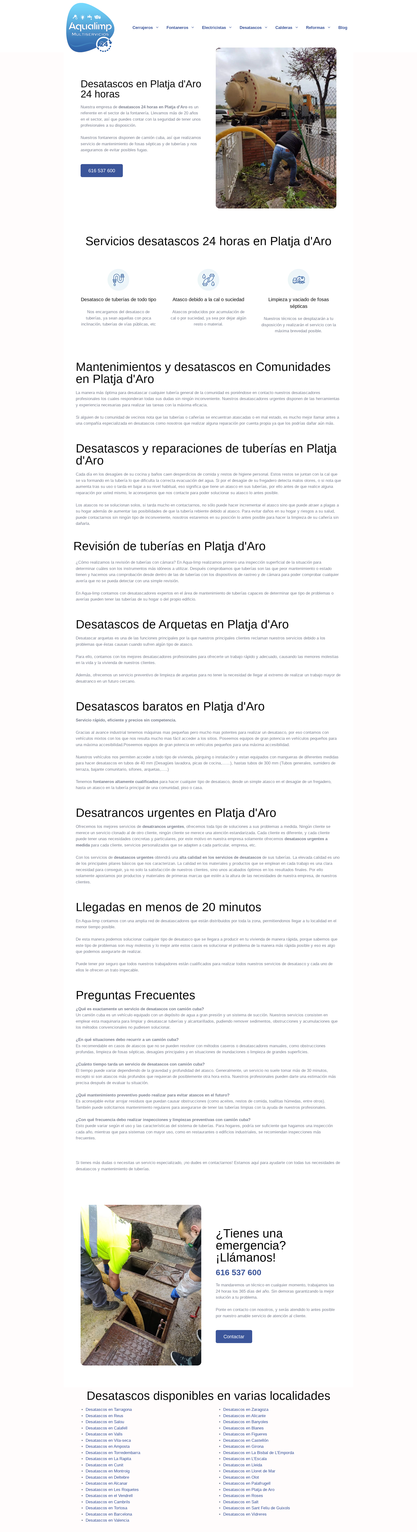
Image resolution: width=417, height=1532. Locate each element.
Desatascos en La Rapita (108, 1458)
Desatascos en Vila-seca (108, 1440)
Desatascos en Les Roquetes (112, 1489)
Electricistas (214, 27)
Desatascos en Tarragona (109, 1409)
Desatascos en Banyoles (245, 1422)
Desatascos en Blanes (243, 1428)
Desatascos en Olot (241, 1477)
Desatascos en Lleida (242, 1465)
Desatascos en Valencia (107, 1520)
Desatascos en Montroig (108, 1471)
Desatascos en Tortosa (106, 1508)
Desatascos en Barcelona (109, 1514)
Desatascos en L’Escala (245, 1458)
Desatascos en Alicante (244, 1416)
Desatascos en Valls (104, 1434)
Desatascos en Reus (104, 1416)
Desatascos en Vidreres (245, 1514)
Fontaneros (177, 27)
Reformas (315, 27)
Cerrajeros (142, 27)
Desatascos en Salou (105, 1422)
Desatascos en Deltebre (107, 1477)
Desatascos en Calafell (106, 1428)
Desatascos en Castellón (245, 1440)
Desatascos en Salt (240, 1502)
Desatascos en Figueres (245, 1434)
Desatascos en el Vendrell (109, 1495)
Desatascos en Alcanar (106, 1483)
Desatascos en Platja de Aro (248, 1489)
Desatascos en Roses (243, 1495)
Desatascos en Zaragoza (245, 1409)
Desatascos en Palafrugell (247, 1483)
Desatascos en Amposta (108, 1446)
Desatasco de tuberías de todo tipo (118, 299)
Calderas (283, 27)
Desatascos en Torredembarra (113, 1452)
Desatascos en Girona (243, 1446)
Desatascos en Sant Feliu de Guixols (256, 1508)
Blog (342, 27)
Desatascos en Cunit (104, 1465)
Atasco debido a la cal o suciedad (208, 299)
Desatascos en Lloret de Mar (249, 1471)
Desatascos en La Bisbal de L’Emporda (258, 1452)
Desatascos (251, 27)
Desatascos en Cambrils (108, 1502)
